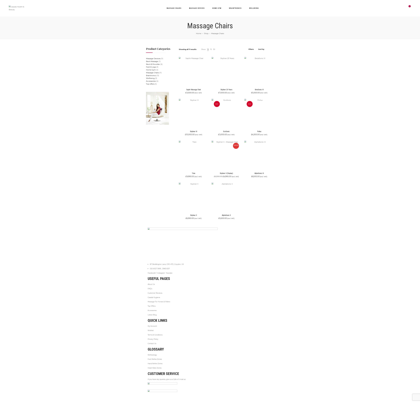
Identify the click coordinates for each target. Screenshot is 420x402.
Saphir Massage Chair (193, 90)
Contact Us (152, 344)
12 (208, 49)
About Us (151, 284)
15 (211, 49)
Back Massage (152, 61)
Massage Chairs (174, 8)
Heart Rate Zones (154, 368)
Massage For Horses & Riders (159, 302)
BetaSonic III (259, 90)
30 (214, 49)
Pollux (259, 131)
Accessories (151, 81)
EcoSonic (226, 131)
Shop (206, 33)
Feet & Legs (151, 67)
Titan (193, 173)
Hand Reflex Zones (155, 364)
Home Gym (151, 70)
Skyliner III (193, 131)
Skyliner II (193, 215)
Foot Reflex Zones (155, 359)
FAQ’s (150, 289)
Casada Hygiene (154, 297)
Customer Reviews (155, 293)
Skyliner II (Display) (226, 173)
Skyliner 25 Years (226, 90)
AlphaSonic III (259, 173)
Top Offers (152, 306)
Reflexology (152, 355)
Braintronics (235, 8)
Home (198, 33)
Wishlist (151, 330)
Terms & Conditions (155, 335)
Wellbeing (254, 8)
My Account (152, 326)
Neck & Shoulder (153, 64)
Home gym (216, 8)
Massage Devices (197, 8)
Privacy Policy (153, 339)
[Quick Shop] (208, 69)
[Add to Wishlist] (208, 75)
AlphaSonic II (226, 215)
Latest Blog (152, 315)
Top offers (150, 84)
